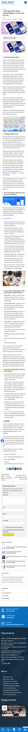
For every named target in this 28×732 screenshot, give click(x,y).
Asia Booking (4, 665)
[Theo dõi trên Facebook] (2, 663)
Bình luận (5, 495)
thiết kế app (11, 579)
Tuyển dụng (5, 598)
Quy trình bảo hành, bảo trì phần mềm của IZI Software (16, 566)
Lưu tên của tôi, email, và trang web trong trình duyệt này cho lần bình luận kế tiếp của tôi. (13, 529)
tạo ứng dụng (18, 579)
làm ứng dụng (5, 579)
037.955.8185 (11, 459)
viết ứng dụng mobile (18, 582)
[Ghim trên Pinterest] (18, 469)
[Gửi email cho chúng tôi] (5, 663)
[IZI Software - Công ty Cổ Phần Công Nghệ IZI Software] (8, 2)
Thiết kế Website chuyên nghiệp (11, 685)
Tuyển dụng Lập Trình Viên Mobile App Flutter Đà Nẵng (16, 547)
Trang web (5, 520)
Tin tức (4, 9)
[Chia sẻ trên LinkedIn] (20, 469)
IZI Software (19, 19)
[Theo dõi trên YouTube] (9, 663)
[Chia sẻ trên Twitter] (12, 469)
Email (4, 514)
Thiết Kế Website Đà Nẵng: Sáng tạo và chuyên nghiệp (15, 561)
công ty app (4, 577)
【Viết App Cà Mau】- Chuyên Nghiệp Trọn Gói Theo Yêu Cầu (20, 477)
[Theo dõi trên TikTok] (3, 663)
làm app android (20, 577)
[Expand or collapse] (23, 38)
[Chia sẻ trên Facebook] (10, 469)
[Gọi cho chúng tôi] (7, 663)
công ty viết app (12, 577)
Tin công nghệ (5, 593)
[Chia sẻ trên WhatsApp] (7, 469)
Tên (4, 507)
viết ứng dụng (10, 582)
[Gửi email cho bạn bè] (15, 469)
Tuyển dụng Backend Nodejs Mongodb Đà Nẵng (13, 552)
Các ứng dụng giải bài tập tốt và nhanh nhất (16, 557)
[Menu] (25, 2)
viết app (4, 582)
